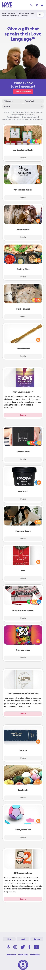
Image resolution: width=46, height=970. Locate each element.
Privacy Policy (23, 955)
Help (9, 939)
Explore (23, 415)
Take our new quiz (23, 91)
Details (23, 158)
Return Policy (35, 955)
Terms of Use (11, 955)
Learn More (23, 16)
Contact (37, 939)
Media (23, 939)
